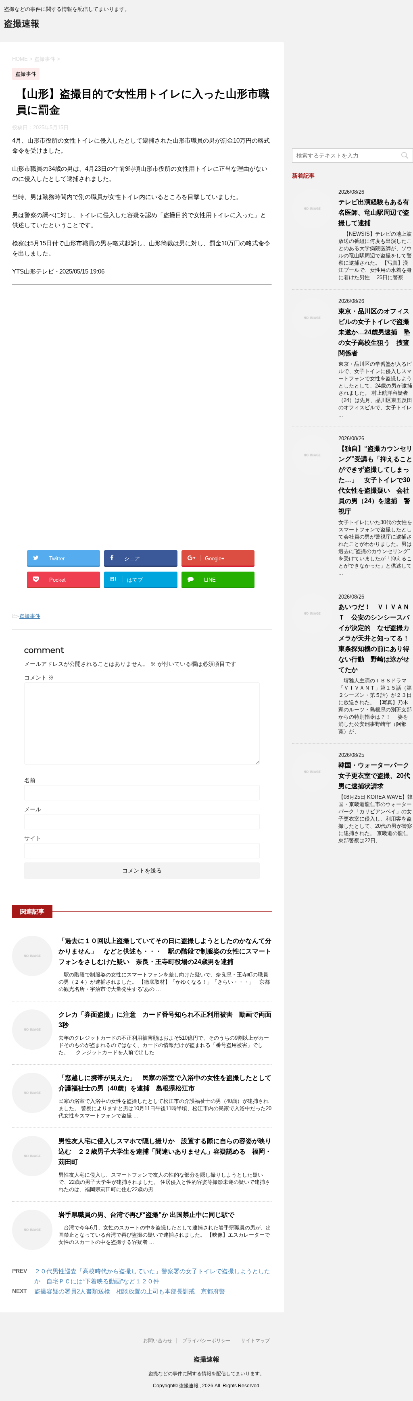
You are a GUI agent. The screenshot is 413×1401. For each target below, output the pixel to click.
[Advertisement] (80, 367)
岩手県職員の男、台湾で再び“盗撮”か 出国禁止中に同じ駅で (146, 1214)
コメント (39, 677)
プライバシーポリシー (206, 1340)
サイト (32, 838)
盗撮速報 (22, 23)
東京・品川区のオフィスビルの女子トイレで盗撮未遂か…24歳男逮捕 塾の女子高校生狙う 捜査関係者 (374, 332)
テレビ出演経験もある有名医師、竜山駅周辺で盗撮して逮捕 (373, 212)
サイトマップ (255, 1340)
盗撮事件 (29, 616)
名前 (29, 780)
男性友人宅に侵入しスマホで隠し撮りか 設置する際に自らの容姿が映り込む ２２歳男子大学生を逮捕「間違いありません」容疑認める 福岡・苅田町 (164, 1151)
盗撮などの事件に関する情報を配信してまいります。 (206, 1373)
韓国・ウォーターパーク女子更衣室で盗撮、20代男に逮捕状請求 (374, 776)
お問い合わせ (157, 1340)
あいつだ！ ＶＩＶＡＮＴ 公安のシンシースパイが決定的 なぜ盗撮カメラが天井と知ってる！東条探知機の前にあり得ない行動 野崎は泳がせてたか (373, 638)
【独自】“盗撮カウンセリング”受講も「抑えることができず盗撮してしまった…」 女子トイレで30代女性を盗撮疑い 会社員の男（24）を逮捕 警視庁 (375, 480)
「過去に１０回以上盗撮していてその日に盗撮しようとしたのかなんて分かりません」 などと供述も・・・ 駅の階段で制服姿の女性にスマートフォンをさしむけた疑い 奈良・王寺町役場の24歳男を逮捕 (164, 951)
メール (32, 809)
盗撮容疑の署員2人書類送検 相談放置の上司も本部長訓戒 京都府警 (129, 1291)
